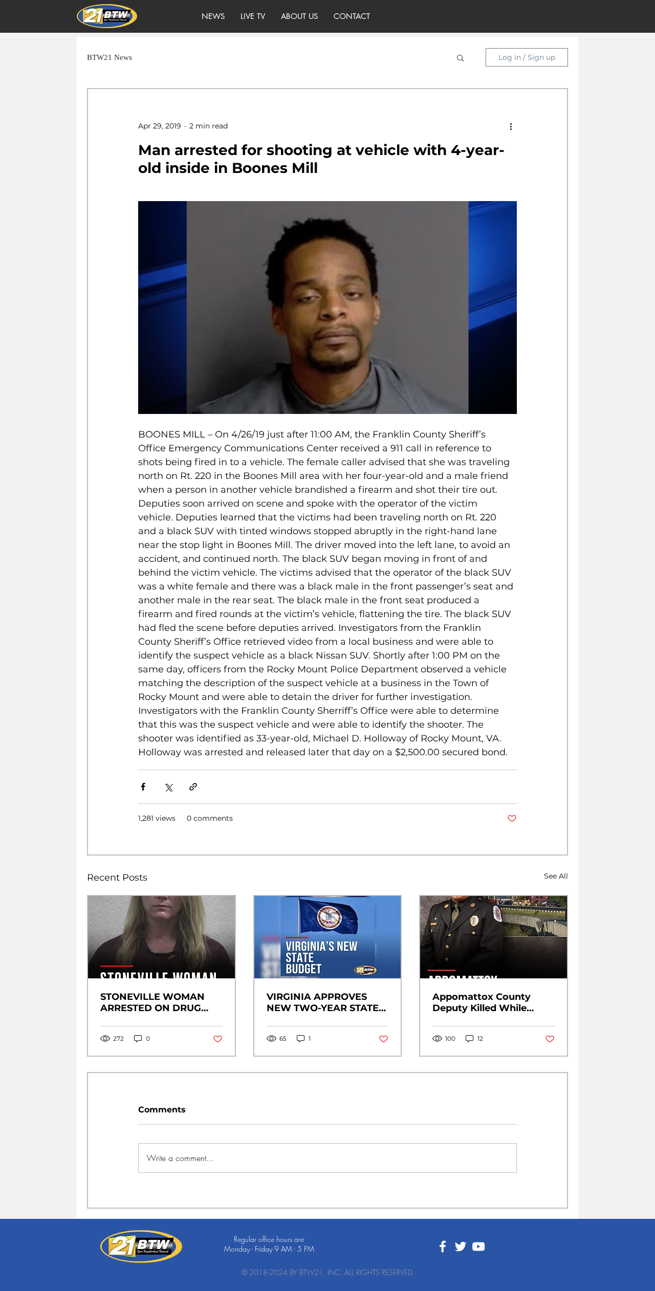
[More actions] (511, 126)
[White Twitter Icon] (460, 1246)
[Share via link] (193, 787)
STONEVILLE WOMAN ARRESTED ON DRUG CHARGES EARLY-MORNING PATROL (152, 1002)
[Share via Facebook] (143, 787)
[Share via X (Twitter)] (168, 787)
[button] (460, 57)
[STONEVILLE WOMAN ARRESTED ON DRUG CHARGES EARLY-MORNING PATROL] (161, 937)
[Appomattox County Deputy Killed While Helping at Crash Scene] (493, 937)
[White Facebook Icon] (442, 1246)
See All (556, 876)
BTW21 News (109, 57)
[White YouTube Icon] (478, 1246)
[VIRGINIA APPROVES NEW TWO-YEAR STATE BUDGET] (327, 937)
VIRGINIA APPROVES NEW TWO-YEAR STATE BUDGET (323, 1002)
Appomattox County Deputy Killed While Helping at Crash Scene (487, 1002)
